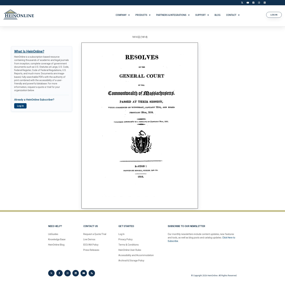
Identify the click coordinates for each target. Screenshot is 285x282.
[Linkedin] (75, 273)
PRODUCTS (141, 15)
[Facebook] (253, 2)
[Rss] (92, 273)
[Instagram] (259, 2)
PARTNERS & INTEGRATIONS (171, 15)
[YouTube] (247, 2)
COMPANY (121, 15)
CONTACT (231, 15)
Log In (20, 106)
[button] (274, 15)
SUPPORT (200, 15)
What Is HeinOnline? (29, 51)
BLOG (218, 15)
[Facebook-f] (59, 273)
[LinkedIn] (264, 2)
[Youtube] (83, 273)
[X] (242, 2)
